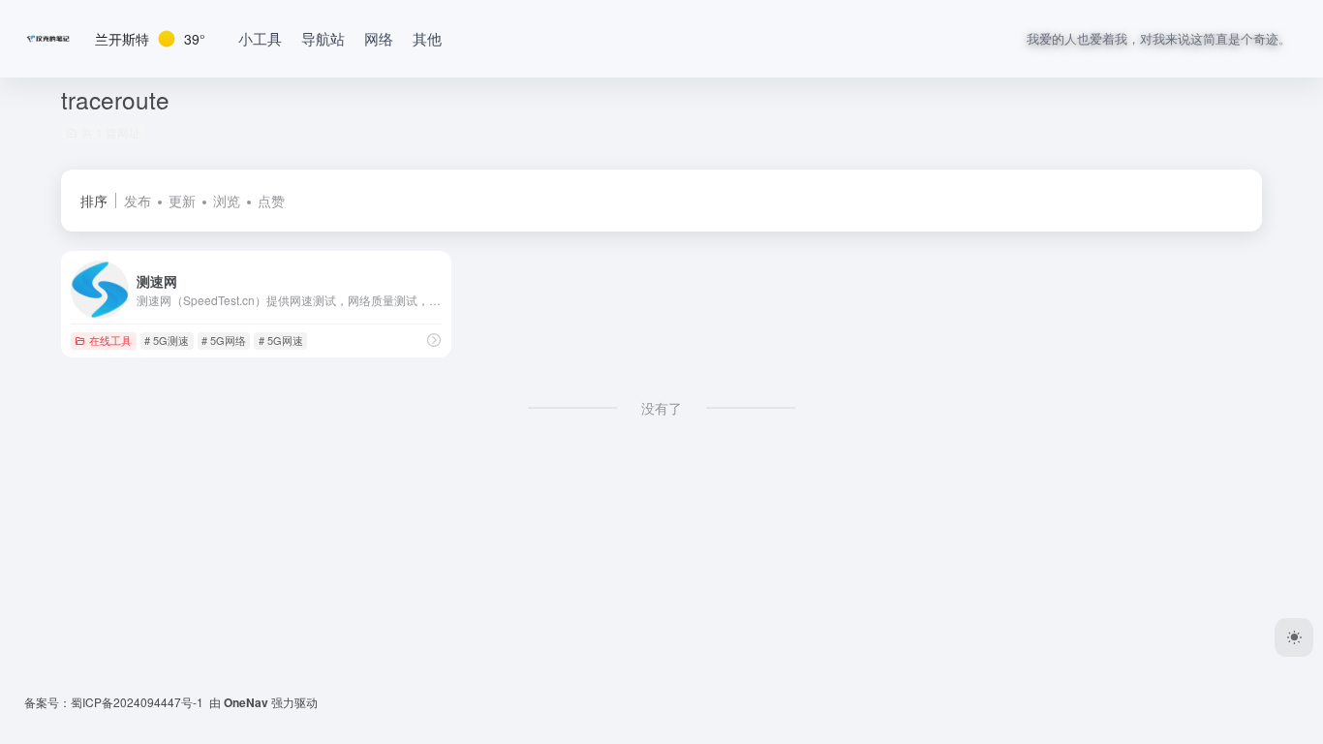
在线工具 (110, 340)
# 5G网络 (223, 340)
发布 (137, 200)
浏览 (226, 200)
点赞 (271, 200)
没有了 (661, 408)
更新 (182, 200)
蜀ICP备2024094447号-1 (137, 702)
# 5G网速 (281, 340)
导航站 (323, 38)
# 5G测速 (166, 340)
